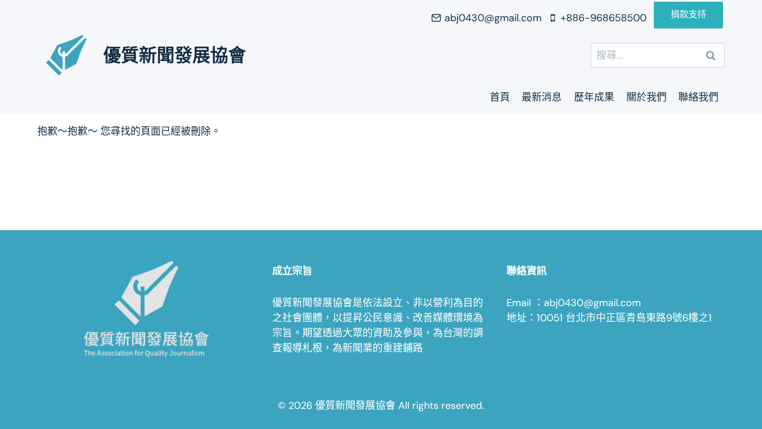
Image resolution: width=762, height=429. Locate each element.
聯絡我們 (698, 97)
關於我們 (646, 97)
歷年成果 (594, 97)
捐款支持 (688, 15)
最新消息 (542, 97)
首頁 (500, 97)
